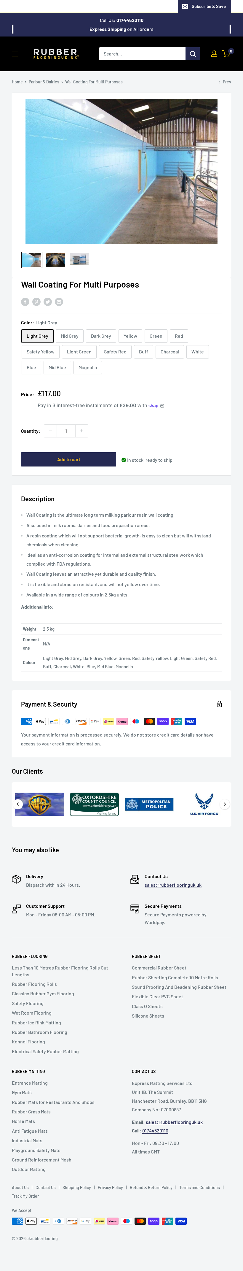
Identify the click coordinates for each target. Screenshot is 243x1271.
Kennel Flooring (28, 1041)
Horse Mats (23, 1121)
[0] (226, 53)
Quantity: (30, 431)
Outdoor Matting (29, 1169)
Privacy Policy (110, 1187)
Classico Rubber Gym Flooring (43, 993)
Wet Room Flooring (32, 1012)
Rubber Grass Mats (31, 1111)
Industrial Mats (27, 1140)
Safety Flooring (28, 1003)
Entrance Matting (30, 1083)
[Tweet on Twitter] (48, 301)
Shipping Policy (77, 1187)
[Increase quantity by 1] (82, 431)
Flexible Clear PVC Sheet (157, 996)
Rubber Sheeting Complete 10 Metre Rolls (175, 977)
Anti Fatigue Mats (30, 1131)
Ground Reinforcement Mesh (41, 1159)
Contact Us (46, 1187)
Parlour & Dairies (44, 81)
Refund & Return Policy (151, 1187)
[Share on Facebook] (25, 301)
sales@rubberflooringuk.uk (173, 885)
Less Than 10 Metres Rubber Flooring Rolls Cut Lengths (60, 971)
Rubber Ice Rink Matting (36, 1022)
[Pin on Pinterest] (36, 301)
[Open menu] (15, 54)
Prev (227, 81)
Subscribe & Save (209, 6)
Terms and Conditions (199, 1187)
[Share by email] (59, 301)
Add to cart (68, 459)
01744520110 (155, 1130)
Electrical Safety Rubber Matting (45, 1051)
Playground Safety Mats (36, 1150)
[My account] (214, 53)
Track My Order (25, 1196)
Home (17, 81)
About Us (20, 1187)
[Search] (193, 53)
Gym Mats (22, 1092)
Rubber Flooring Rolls (34, 984)
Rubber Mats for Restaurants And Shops (53, 1102)
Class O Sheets (147, 1006)
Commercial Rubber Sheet (159, 967)
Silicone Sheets (148, 1015)
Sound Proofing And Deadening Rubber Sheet (179, 987)
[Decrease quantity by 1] (50, 431)
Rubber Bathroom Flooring (39, 1032)
